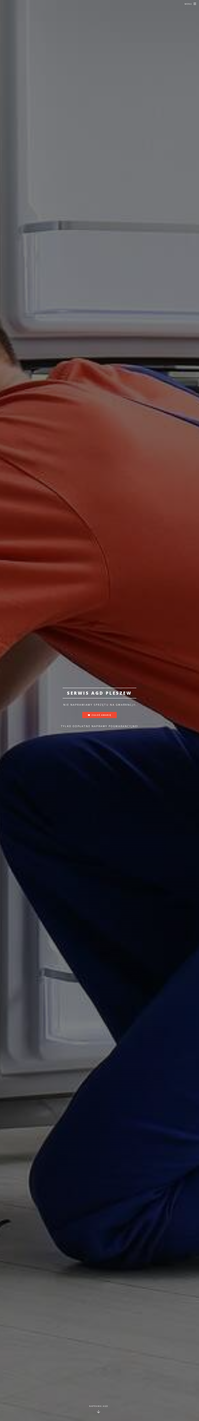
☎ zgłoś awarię (99, 715)
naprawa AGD (98, 1406)
